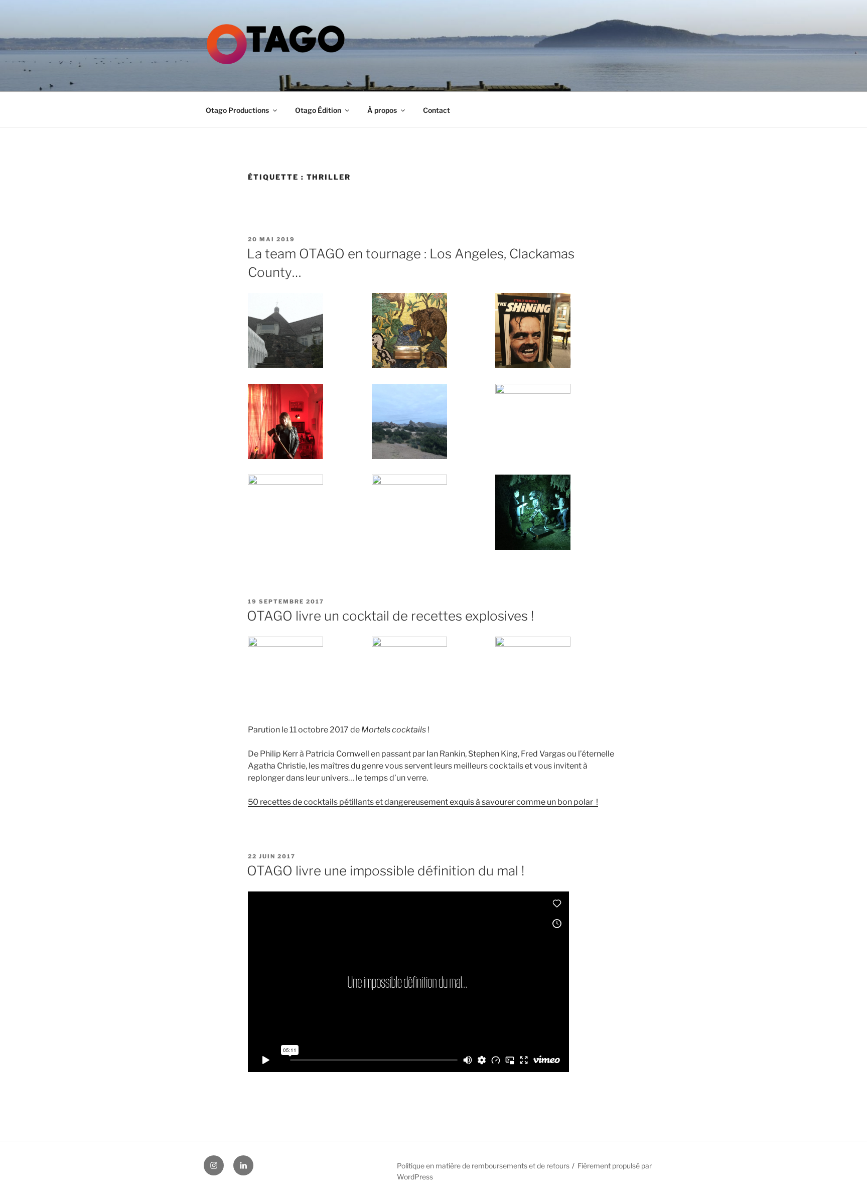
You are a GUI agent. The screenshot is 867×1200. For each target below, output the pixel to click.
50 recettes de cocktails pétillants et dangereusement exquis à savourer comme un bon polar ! (423, 802)
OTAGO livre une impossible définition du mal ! (385, 870)
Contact (436, 110)
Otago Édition (318, 110)
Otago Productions (237, 110)
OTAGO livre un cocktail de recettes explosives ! (390, 616)
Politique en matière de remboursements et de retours (483, 1165)
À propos (382, 110)
